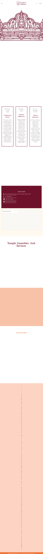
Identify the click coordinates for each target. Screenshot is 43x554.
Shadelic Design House (31, 553)
